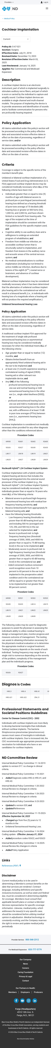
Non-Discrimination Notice (25, 1039)
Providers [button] (8, 2)
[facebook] (16, 1000)
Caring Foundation (25, 972)
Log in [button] (46, 2)
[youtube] (22, 1000)
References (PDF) (10, 865)
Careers (25, 968)
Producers (38, 992)
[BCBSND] (10, 8)
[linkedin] (34, 1000)
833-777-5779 (35, 949)
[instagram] (28, 1000)
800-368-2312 (32, 939)
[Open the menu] (34, 8)
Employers (25, 992)
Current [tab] (6, 39)
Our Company (25, 959)
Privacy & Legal (25, 976)
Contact (25, 981)
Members (12, 992)
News (25, 964)
